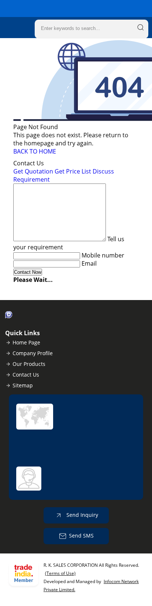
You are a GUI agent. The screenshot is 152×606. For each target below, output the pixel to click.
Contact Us (26, 374)
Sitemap (23, 385)
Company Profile (33, 353)
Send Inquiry (81, 514)
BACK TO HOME (34, 151)
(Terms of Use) (60, 573)
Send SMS (81, 535)
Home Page (26, 342)
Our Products (29, 363)
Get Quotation (33, 171)
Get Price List (73, 171)
